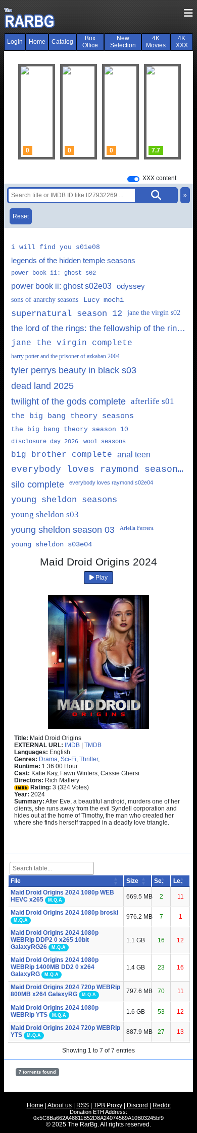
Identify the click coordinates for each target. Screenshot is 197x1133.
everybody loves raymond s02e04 (111, 482)
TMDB (93, 745)
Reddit (162, 1105)
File (16, 880)
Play (101, 577)
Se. (158, 880)
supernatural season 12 (66, 313)
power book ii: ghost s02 (53, 273)
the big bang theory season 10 (69, 429)
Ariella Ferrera (137, 528)
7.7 (156, 150)
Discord (137, 1105)
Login (15, 41)
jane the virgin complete (71, 343)
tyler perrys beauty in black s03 (73, 370)
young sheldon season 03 (63, 530)
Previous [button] (30, 111)
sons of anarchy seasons (44, 299)
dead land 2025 (42, 386)
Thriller (88, 759)
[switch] (133, 179)
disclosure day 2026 (44, 441)
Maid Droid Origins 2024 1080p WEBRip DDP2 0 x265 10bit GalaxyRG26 (54, 939)
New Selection (123, 42)
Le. (177, 880)
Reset (21, 216)
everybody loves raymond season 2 (98, 469)
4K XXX (182, 42)
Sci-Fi (68, 759)
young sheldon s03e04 (51, 544)
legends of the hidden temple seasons (73, 260)
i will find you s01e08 (55, 247)
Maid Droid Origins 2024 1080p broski (64, 912)
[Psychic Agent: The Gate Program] (78, 111)
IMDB (72, 745)
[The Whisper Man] (120, 111)
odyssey (131, 286)
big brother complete (61, 454)
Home (37, 41)
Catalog (62, 41)
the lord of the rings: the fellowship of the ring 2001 (98, 328)
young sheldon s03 (45, 514)
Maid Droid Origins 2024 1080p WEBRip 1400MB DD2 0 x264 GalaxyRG (54, 967)
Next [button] (166, 111)
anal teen (134, 454)
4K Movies (156, 42)
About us (59, 1105)
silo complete (37, 484)
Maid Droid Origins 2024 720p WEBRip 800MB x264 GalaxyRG (65, 991)
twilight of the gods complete (68, 401)
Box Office (90, 42)
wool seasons (104, 441)
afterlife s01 (152, 401)
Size (132, 880)
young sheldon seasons (64, 500)
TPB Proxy (107, 1105)
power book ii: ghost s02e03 (61, 286)
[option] (78, 111)
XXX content (159, 178)
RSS (82, 1105)
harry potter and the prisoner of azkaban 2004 (65, 356)
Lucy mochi (103, 300)
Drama (48, 759)
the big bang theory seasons (72, 416)
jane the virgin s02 (153, 312)
